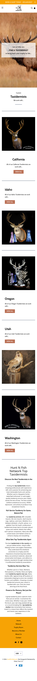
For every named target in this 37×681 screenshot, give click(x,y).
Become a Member (18, 631)
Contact (18, 638)
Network (18, 624)
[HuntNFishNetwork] (18, 8)
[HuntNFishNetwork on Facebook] (18, 643)
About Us (18, 634)
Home (18, 621)
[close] (35, 2)
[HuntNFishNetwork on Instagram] (21, 643)
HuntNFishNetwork (12, 659)
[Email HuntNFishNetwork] (16, 643)
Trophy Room (18, 627)
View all (18, 172)
